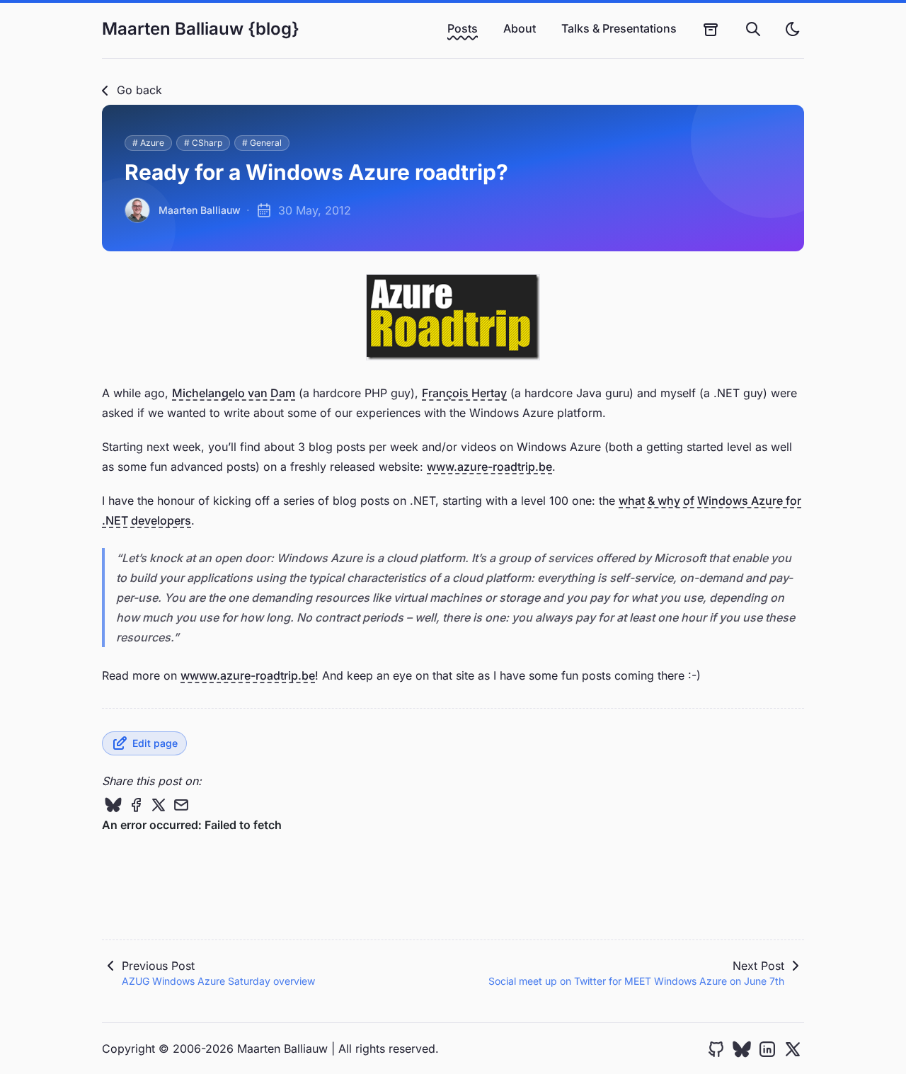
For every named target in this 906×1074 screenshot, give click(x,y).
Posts (462, 28)
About (519, 28)
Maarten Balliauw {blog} (200, 28)
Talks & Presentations (619, 28)
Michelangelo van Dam (233, 393)
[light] (792, 29)
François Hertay (464, 393)
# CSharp (203, 142)
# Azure (148, 142)
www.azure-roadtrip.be (489, 466)
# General (262, 142)
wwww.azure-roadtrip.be (247, 675)
